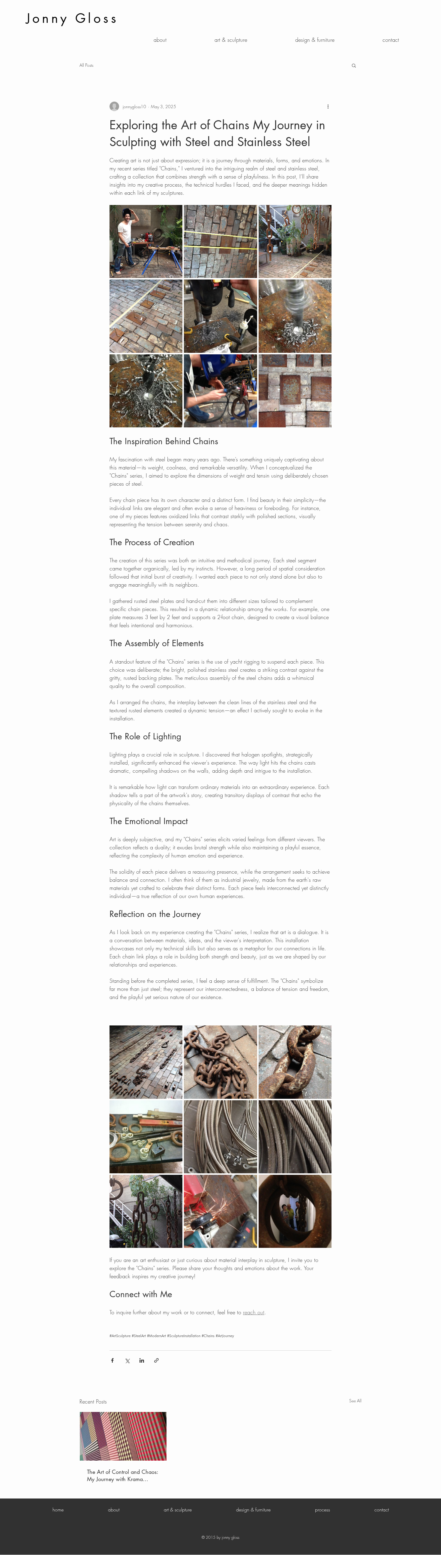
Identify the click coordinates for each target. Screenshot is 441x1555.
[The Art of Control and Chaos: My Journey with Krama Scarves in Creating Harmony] (123, 1436)
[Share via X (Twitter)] (127, 1360)
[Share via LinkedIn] (142, 1360)
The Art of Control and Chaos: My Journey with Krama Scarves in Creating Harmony (122, 1475)
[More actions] (328, 106)
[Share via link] (156, 1360)
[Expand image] (146, 241)
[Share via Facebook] (112, 1360)
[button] (354, 65)
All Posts (86, 65)
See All (355, 1401)
